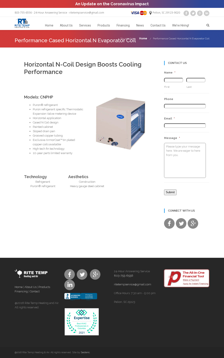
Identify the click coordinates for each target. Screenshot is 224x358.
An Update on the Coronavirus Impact (112, 4)
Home (49, 25)
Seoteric (85, 352)
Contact (35, 291)
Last (189, 87)
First (167, 87)
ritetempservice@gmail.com (86, 12)
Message (172, 138)
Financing (123, 25)
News (140, 25)
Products (104, 25)
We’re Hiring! (180, 25)
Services (85, 25)
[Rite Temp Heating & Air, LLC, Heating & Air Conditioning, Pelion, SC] (80, 300)
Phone (168, 99)
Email (169, 118)
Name (169, 72)
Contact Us (158, 25)
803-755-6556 (23, 12)
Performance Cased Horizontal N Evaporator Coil (181, 38)
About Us (66, 25)
